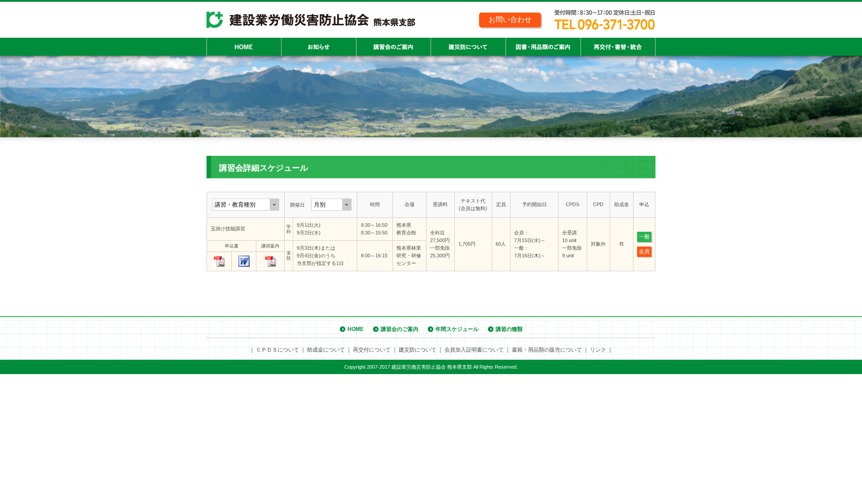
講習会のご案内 (399, 329)
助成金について (326, 350)
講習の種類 (509, 329)
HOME (355, 329)
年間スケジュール (457, 329)
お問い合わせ (510, 19)
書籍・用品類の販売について (547, 350)
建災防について (417, 350)
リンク (598, 350)
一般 (644, 237)
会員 (644, 251)
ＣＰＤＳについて (277, 350)
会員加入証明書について (474, 350)
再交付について (372, 350)
